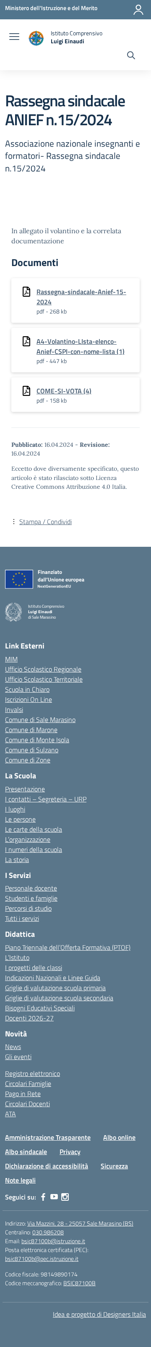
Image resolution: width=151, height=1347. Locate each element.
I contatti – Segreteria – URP (45, 799)
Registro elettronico (32, 1073)
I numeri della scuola (33, 849)
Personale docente (31, 888)
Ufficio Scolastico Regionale (43, 669)
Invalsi (14, 709)
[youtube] (54, 1197)
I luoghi (15, 809)
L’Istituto (17, 957)
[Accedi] (138, 9)
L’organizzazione (27, 839)
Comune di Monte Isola (37, 740)
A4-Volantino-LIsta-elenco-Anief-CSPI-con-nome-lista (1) (80, 346)
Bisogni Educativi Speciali (40, 1008)
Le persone (20, 819)
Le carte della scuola (33, 829)
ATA (10, 1114)
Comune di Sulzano (31, 750)
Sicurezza (114, 1166)
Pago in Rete (23, 1094)
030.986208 (48, 1232)
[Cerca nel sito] (131, 56)
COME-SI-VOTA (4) (63, 391)
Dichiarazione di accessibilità (46, 1166)
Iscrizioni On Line (28, 699)
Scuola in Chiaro (27, 689)
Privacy (70, 1152)
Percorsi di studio (28, 908)
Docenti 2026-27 (29, 1018)
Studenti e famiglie (31, 898)
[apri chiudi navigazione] (14, 37)
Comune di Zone (27, 760)
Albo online (119, 1137)
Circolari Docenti (27, 1104)
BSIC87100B (79, 1282)
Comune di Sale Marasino (40, 719)
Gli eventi (18, 1057)
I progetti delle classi (33, 967)
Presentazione (25, 789)
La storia (17, 859)
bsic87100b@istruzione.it (53, 1240)
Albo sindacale (26, 1152)
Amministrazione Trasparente (48, 1137)
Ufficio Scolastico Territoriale (44, 679)
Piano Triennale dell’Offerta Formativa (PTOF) (67, 947)
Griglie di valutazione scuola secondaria (59, 998)
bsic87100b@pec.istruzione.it (41, 1258)
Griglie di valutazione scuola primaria (55, 988)
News (13, 1046)
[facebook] (43, 1197)
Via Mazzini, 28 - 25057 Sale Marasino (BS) (80, 1223)
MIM (11, 659)
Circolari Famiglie (28, 1083)
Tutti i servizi (22, 918)
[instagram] (65, 1197)
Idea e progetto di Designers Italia (99, 1314)
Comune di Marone (31, 730)
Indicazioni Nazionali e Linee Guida (52, 978)
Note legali (20, 1180)
